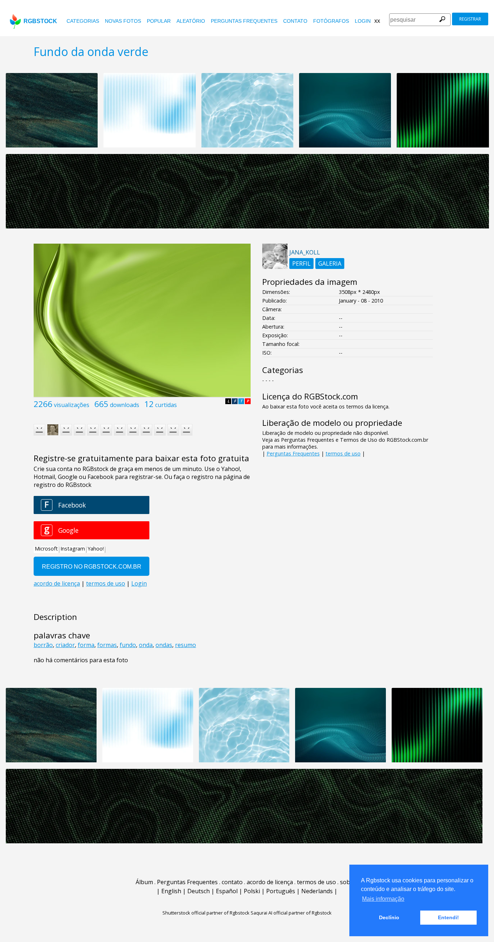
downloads (124, 405)
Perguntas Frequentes (244, 21)
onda (146, 645)
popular (159, 21)
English (171, 891)
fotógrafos (331, 21)
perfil (301, 263)
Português (280, 891)
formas (107, 645)
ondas (164, 645)
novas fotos (123, 21)
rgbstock (40, 21)
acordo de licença (270, 882)
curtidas (166, 405)
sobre (348, 882)
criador (65, 645)
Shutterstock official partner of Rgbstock (206, 912)
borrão (43, 645)
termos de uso (343, 453)
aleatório (190, 21)
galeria (329, 263)
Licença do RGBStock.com (310, 396)
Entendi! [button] (448, 917)
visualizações (71, 405)
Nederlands (317, 891)
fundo (128, 645)
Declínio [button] (389, 917)
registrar (470, 19)
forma (86, 645)
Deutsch (198, 891)
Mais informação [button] (383, 899)
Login (363, 21)
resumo (185, 645)
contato (295, 21)
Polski (252, 891)
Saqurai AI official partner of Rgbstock (291, 912)
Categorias (83, 21)
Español (227, 891)
